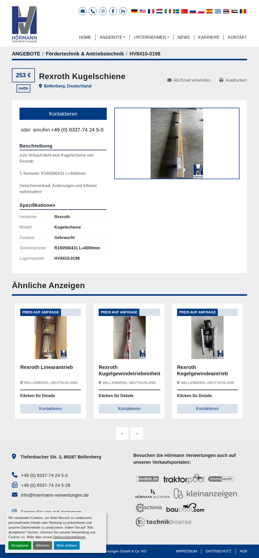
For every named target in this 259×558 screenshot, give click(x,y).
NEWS (184, 37)
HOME (85, 37)
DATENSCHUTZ (218, 551)
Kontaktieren (63, 114)
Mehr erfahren (67, 545)
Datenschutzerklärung (69, 537)
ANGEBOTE (111, 37)
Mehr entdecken (41, 351)
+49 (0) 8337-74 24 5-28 (45, 485)
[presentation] (122, 433)
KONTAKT (237, 37)
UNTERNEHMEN (150, 37)
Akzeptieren (20, 545)
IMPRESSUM (186, 551)
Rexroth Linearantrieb (46, 367)
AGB (243, 551)
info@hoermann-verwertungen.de (55, 495)
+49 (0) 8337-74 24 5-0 (77, 130)
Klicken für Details (37, 396)
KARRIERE (209, 37)
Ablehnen (42, 545)
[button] (112, 37)
